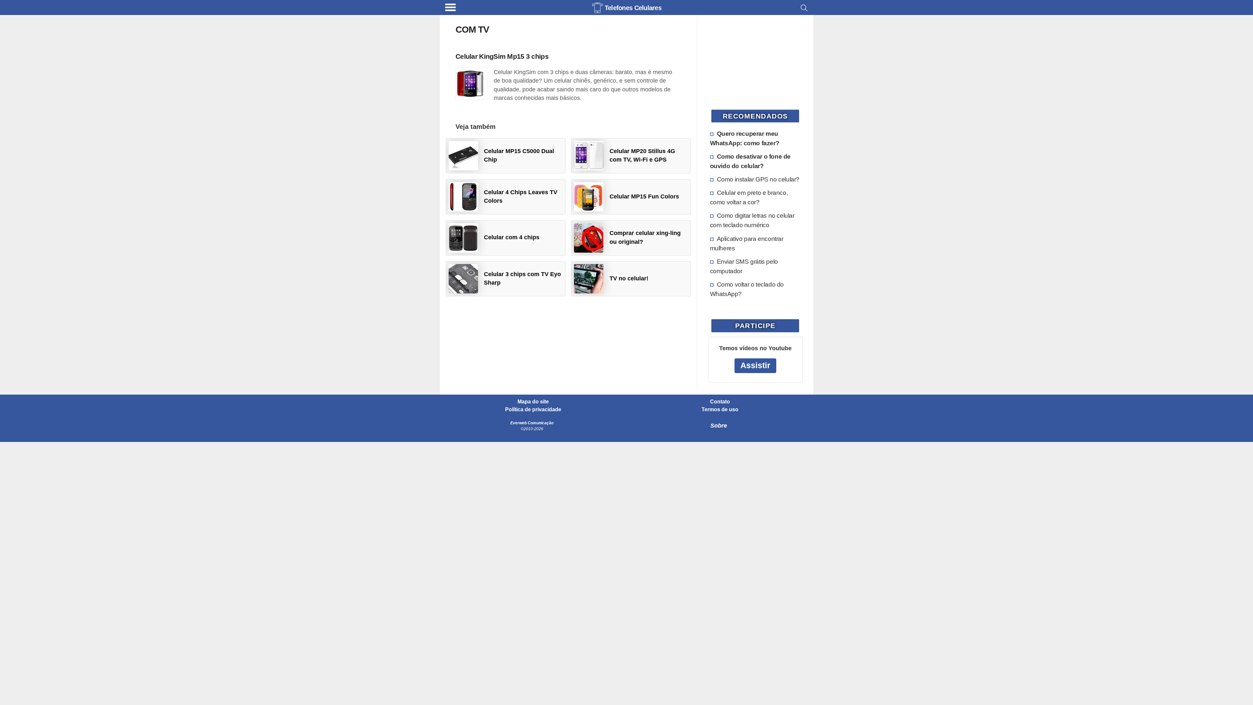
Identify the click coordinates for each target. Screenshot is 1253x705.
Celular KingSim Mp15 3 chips (502, 56)
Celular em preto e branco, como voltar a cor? (749, 197)
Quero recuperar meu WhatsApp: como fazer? (745, 138)
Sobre (718, 425)
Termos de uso (720, 409)
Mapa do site (533, 401)
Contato (720, 401)
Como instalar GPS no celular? (758, 179)
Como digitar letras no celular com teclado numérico (752, 220)
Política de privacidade (533, 409)
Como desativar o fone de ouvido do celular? (750, 161)
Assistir (755, 365)
